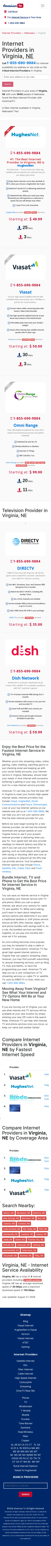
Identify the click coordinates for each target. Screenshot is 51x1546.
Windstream (25, 1406)
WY (38, 1461)
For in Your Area (24, 17)
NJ (27, 1454)
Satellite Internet (25, 1360)
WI (29, 1461)
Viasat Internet (25, 1325)
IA (12, 1448)
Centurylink (25, 1382)
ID (15, 1448)
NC (11, 1454)
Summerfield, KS (11, 1250)
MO (27, 1451)
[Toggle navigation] (43, 6)
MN (23, 1451)
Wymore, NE (25, 1255)
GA (38, 1444)
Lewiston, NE (27, 1234)
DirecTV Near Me (25, 1390)
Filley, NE (39, 1255)
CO (26, 1444)
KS (24, 1448)
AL (12, 1444)
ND (16, 1454)
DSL (14, 868)
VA (17, 1461)
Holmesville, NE (10, 1234)
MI (18, 1451)
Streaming (25, 1386)
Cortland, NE (24, 1223)
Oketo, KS (20, 1239)
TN (35, 1458)
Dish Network (25, 678)
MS (31, 1451)
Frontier (25, 1419)
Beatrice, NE (39, 1213)
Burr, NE (41, 1218)
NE (20, 1454)
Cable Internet (25, 1373)
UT (13, 1461)
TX (38, 1458)
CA (23, 1444)
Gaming (25, 1346)
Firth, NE (43, 1229)
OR (20, 1458)
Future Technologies (36, 804)
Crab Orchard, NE (11, 1229)
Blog (25, 1321)
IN (20, 1448)
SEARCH (25, 1494)
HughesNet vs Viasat (25, 1329)
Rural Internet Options (25, 1466)
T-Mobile (25, 1410)
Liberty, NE (41, 1234)
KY (26, 1448)
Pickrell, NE (8, 1245)
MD (38, 1448)
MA (33, 1448)
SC (27, 1458)
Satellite (6, 868)
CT (30, 1444)
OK (16, 1458)
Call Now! (13, 11)
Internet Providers (11, 33)
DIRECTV (25, 568)
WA (25, 1461)
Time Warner (26, 1423)
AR (15, 1444)
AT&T (26, 1342)
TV (25, 1402)
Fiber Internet (25, 1369)
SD (31, 1458)
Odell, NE (7, 1239)
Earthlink (25, 1427)
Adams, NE (8, 1213)
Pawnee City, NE (35, 1239)
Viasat (25, 292)
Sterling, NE (38, 1245)
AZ (19, 1444)
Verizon (25, 1334)
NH (24, 1454)
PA (24, 1458)
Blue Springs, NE (11, 1218)
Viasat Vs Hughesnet (25, 1470)
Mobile (25, 1414)
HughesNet (25, 165)
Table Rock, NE (29, 1250)
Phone (36, 864)
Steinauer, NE (23, 1245)
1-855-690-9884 (16, 23)
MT (36, 1451)
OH (13, 1458)
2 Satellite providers (32, 1280)
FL (35, 1444)
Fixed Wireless (25, 1431)
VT (21, 1461)
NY (39, 1454)
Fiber (28, 868)
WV (33, 1461)
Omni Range (25, 425)
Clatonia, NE (9, 1223)
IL (18, 1448)
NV (35, 1454)
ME (14, 1451)
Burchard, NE (28, 1218)
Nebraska (29, 33)
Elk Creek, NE (29, 1229)
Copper (25, 1440)
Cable (21, 868)
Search (8, 84)
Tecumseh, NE (10, 1255)
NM (31, 1454)
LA (29, 1448)
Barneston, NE (23, 1213)
